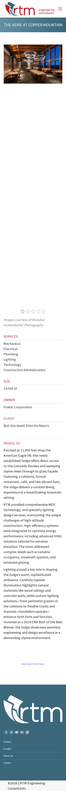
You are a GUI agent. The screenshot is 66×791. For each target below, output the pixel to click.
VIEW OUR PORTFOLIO (33, 664)
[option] (33, 64)
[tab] (22, 311)
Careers (7, 763)
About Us (8, 756)
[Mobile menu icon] (60, 8)
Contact (7, 742)
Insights (8, 749)
